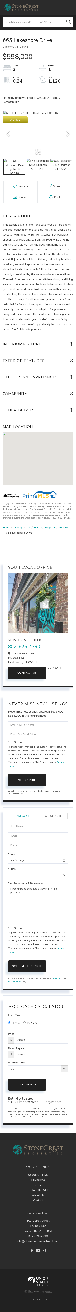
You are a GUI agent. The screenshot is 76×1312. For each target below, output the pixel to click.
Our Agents (54, 668)
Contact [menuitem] (38, 1200)
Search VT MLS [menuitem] (38, 1175)
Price (11, 1034)
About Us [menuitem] (38, 1195)
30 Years (17, 1023)
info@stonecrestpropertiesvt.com (38, 1241)
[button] (68, 22)
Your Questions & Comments (25, 883)
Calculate (27, 1085)
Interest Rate (16, 1062)
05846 (63, 528)
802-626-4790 (24, 646)
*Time (12, 869)
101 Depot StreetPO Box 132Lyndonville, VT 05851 (38, 1226)
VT (29, 528)
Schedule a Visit (53, 816)
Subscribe (27, 780)
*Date (11, 854)
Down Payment (17, 1048)
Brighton (50, 528)
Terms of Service (14, 981)
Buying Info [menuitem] (38, 1180)
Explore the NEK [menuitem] (38, 1190)
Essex (38, 528)
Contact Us (27, 673)
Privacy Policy (56, 978)
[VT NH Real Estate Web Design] (38, 1281)
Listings (18, 528)
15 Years (32, 1023)
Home (6, 528)
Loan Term (14, 1015)
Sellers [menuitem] (38, 1185)
